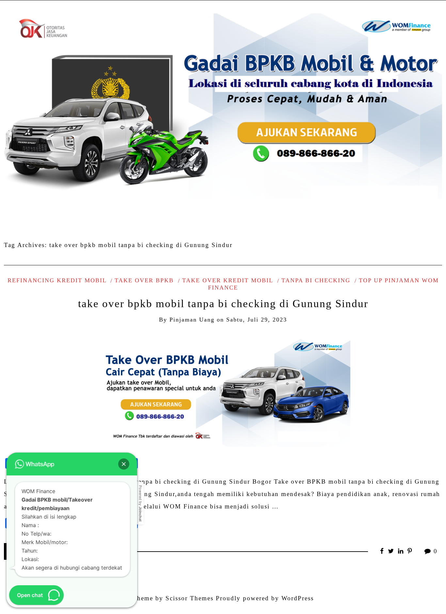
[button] (123, 464)
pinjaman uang (192, 319)
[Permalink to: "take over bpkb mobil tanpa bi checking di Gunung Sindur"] (223, 390)
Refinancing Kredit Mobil (57, 280)
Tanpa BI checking (315, 280)
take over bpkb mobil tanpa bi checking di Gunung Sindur (223, 303)
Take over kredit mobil (227, 280)
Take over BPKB (144, 280)
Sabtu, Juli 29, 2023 (256, 319)
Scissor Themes (190, 598)
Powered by (140, 503)
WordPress (297, 598)
